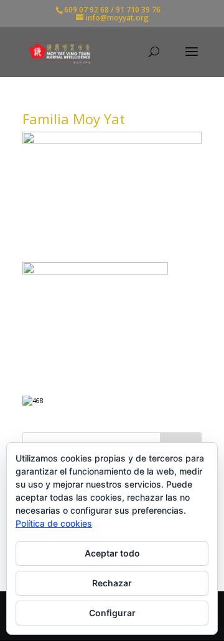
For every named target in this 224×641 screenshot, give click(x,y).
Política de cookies (54, 523)
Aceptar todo (112, 553)
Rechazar (112, 583)
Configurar (112, 612)
